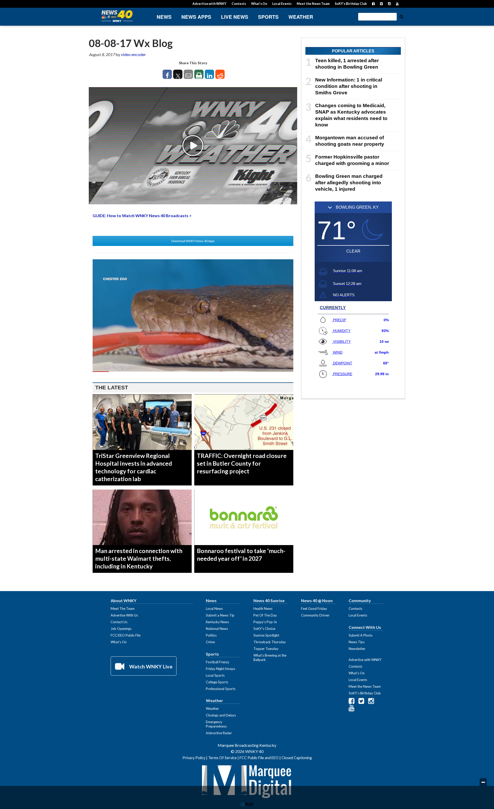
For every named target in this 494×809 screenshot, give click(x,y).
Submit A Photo (361, 635)
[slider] (193, 371)
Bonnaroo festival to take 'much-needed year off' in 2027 (241, 554)
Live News (234, 16)
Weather (300, 16)
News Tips (357, 642)
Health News (262, 608)
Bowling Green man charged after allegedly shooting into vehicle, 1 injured (349, 182)
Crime (210, 642)
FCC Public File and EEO (259, 758)
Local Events (282, 4)
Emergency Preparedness (216, 724)
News (164, 16)
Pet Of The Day (265, 615)
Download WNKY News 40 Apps (193, 241)
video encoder (133, 54)
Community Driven (315, 615)
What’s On (259, 4)
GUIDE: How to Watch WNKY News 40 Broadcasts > (142, 215)
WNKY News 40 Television (117, 16)
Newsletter (357, 649)
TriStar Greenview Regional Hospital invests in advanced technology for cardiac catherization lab (133, 467)
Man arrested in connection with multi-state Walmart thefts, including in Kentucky (138, 558)
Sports (268, 16)
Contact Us (119, 622)
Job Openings (121, 629)
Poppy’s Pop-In (265, 622)
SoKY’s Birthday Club (351, 4)
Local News (214, 608)
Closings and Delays (221, 715)
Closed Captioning (296, 758)
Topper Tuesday (265, 649)
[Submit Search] (401, 16)
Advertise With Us (124, 615)
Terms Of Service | (224, 758)
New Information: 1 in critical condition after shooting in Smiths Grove (348, 86)
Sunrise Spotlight (266, 635)
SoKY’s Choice (264, 629)
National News (217, 629)
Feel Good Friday (314, 608)
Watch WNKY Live (150, 666)
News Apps (196, 16)
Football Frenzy (217, 662)
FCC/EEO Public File (125, 635)
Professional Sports (220, 689)
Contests (239, 4)
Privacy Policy (193, 758)
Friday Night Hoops (220, 669)
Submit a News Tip (220, 615)
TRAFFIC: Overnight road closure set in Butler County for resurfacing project (242, 463)
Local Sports (215, 675)
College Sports (217, 682)
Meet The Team (123, 608)
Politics (211, 635)
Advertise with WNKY (209, 4)
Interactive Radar (219, 733)
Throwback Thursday (269, 642)
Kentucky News (217, 622)
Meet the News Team (313, 4)
